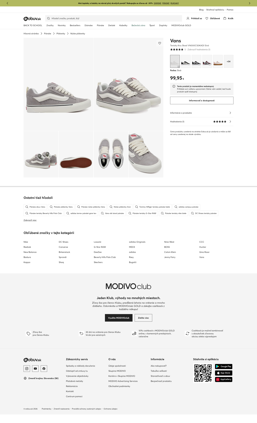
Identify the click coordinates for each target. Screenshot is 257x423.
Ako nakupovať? (170, 365)
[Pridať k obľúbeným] (159, 43)
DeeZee (98, 252)
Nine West (169, 242)
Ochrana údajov (110, 409)
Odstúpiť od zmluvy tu (86, 370)
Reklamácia (83, 386)
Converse (63, 247)
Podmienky (46, 409)
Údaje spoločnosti (128, 365)
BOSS (167, 247)
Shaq (61, 262)
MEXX (132, 247)
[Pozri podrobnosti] (230, 113)
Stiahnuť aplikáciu (216, 9)
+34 (228, 61)
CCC (201, 242)
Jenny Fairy (169, 257)
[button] (58, 84)
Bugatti (132, 262)
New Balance (30, 252)
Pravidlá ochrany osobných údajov (86, 409)
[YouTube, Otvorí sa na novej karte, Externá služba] (35, 368)
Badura (27, 257)
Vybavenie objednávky (86, 375)
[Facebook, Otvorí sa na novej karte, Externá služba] (44, 368)
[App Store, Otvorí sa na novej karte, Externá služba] (223, 373)
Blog (202, 9)
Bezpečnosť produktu (171, 381)
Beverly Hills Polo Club (105, 257)
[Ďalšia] (249, 3)
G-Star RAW (100, 247)
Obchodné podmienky (128, 386)
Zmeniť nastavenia (61, 409)
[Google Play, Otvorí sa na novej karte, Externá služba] (223, 366)
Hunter (202, 247)
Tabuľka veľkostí (170, 370)
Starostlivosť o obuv (171, 375)
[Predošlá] (7, 3)
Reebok (27, 247)
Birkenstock (64, 252)
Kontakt (81, 391)
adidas (132, 252)
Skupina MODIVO (128, 370)
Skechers (98, 262)
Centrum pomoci (86, 396)
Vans (175, 41)
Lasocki (97, 242)
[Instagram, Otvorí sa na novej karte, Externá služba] (27, 368)
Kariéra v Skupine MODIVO (128, 375)
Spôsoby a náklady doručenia (86, 365)
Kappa (27, 262)
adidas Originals (137, 242)
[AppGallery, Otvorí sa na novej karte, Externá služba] (223, 379)
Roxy (131, 257)
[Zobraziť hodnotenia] (230, 121)
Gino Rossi (204, 252)
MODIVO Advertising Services (128, 381)
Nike (26, 242)
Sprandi (63, 257)
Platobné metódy (86, 381)
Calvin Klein (170, 252)
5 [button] (190, 49)
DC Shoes (63, 242)
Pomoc (230, 9)
